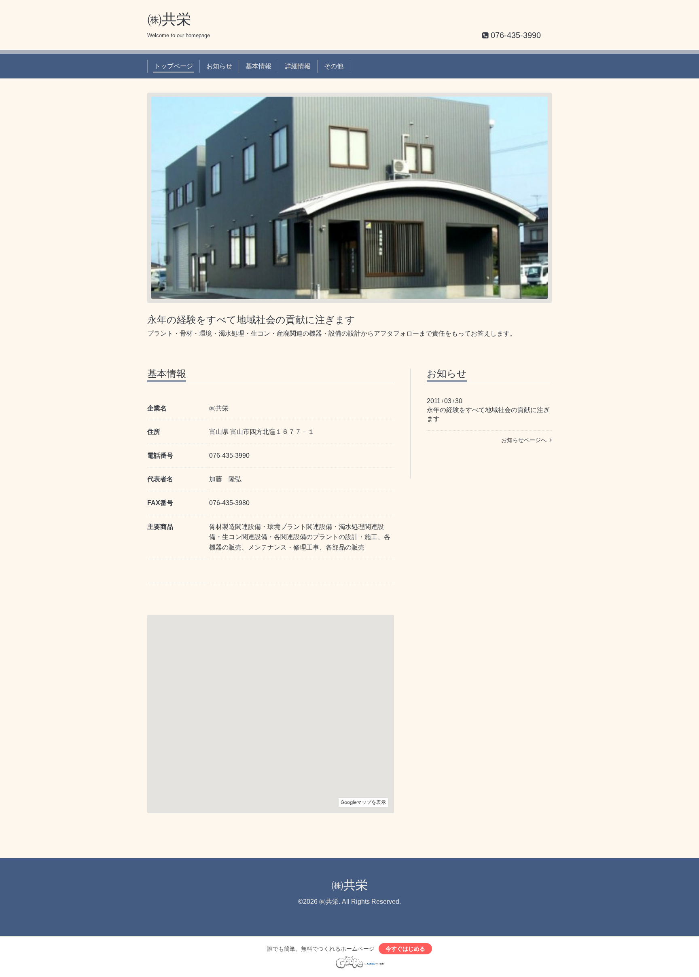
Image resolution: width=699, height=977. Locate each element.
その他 (333, 66)
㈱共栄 (169, 19)
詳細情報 (298, 66)
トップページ (173, 66)
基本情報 (258, 66)
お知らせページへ (525, 440)
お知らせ (219, 66)
